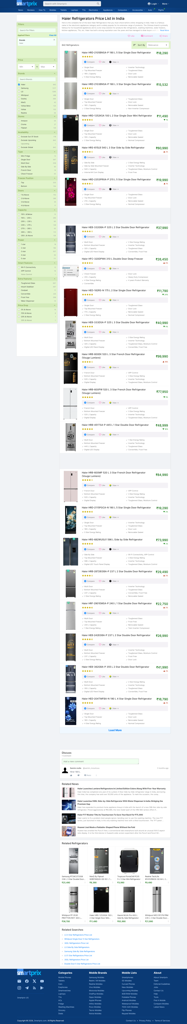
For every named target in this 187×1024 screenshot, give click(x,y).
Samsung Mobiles (96, 977)
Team (156, 981)
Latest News (159, 1007)
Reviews (31, 10)
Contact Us (158, 990)
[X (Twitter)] (34, 981)
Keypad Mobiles (128, 1013)
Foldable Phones (129, 997)
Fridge (61, 1004)
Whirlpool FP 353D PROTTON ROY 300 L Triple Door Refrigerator (72, 916)
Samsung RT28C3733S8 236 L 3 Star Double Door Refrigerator (73, 878)
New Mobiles (127, 987)
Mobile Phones (64, 977)
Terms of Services (162, 1020)
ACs (60, 1000)
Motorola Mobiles (96, 990)
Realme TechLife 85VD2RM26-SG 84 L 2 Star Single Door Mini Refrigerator (155, 878)
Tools (156, 997)
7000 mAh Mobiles (130, 1007)
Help (156, 994)
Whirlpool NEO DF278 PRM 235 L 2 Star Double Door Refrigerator (156, 916)
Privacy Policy (145, 1020)
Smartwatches (64, 990)
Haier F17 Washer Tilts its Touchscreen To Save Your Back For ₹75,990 (110, 815)
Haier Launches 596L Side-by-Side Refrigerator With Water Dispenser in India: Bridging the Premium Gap (120, 802)
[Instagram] (19, 988)
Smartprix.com (40, 1020)
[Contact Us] (19, 981)
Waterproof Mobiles (130, 1004)
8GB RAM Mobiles (129, 994)
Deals (60, 1013)
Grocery (61, 1010)
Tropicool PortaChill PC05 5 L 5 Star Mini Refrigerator (128, 877)
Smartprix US (23, 998)
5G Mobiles (127, 981)
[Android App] (42, 988)
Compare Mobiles (161, 1004)
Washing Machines (66, 1007)
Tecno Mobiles (95, 1010)
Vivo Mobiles (94, 987)
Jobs (156, 987)
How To (42, 10)
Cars (60, 984)
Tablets (63, 10)
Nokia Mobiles (95, 1013)
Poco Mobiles (95, 1007)
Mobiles (52, 10)
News (20, 10)
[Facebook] (27, 981)
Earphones (62, 987)
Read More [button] (164, 30)
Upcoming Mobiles (130, 990)
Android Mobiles (129, 1000)
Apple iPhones (95, 1000)
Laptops (74, 10)
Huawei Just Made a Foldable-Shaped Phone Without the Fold (106, 827)
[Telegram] (27, 988)
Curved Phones (128, 984)
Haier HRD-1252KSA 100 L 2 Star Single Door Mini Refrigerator (101, 916)
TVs (84, 10)
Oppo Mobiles (95, 997)
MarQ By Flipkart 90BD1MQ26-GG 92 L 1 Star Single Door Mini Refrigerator (100, 878)
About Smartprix (161, 977)
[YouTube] (42, 981)
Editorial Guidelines (162, 984)
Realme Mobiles (95, 984)
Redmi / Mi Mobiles (97, 981)
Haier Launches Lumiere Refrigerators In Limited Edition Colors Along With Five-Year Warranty (121, 788)
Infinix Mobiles (95, 1004)
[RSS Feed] (34, 988)
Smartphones (127, 977)
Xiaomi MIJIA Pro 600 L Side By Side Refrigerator (128, 916)
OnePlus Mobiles (96, 994)
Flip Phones (127, 1010)
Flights (161, 10)
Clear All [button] (52, 35)
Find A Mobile (159, 1000)
